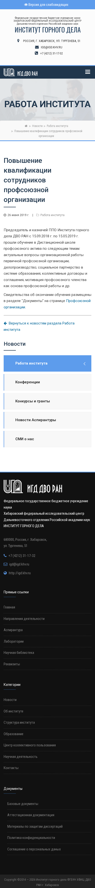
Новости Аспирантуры (35, 420)
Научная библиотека (19, 652)
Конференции (27, 382)
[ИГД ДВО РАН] (21, 72)
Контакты (11, 768)
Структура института (19, 722)
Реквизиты (12, 664)
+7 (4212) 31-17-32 (22, 556)
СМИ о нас (24, 439)
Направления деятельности (24, 618)
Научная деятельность (21, 756)
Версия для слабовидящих (48, 4)
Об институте (13, 711)
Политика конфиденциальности (31, 838)
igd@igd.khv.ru (19, 564)
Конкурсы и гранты (32, 401)
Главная (9, 607)
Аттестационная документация (30, 815)
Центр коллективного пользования (30, 745)
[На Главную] (26, 126)
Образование (13, 734)
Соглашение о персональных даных (34, 849)
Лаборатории (14, 641)
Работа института (57, 126)
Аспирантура (13, 630)
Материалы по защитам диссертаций (35, 826)
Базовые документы (22, 804)
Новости (37, 126)
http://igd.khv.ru (20, 573)
